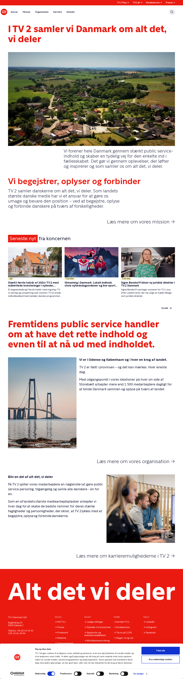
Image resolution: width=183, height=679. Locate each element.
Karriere (57, 12)
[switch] (78, 674)
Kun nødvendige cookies (160, 659)
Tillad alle (160, 650)
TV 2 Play (123, 2)
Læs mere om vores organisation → (136, 461)
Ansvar (14, 12)
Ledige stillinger (95, 622)
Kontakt (71, 12)
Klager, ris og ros (124, 638)
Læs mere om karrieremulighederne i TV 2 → (125, 556)
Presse (170, 2)
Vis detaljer (138, 674)
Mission (26, 12)
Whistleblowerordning (98, 640)
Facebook (151, 632)
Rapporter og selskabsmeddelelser (95, 634)
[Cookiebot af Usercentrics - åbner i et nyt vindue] (17, 674)
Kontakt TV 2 (122, 622)
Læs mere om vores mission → (141, 222)
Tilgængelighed (65, 643)
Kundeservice (154, 2)
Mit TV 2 (61, 622)
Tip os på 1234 (124, 632)
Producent (62, 632)
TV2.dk (137, 2)
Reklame (61, 638)
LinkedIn (150, 622)
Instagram (151, 627)
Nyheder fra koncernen (99, 627)
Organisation (41, 12)
